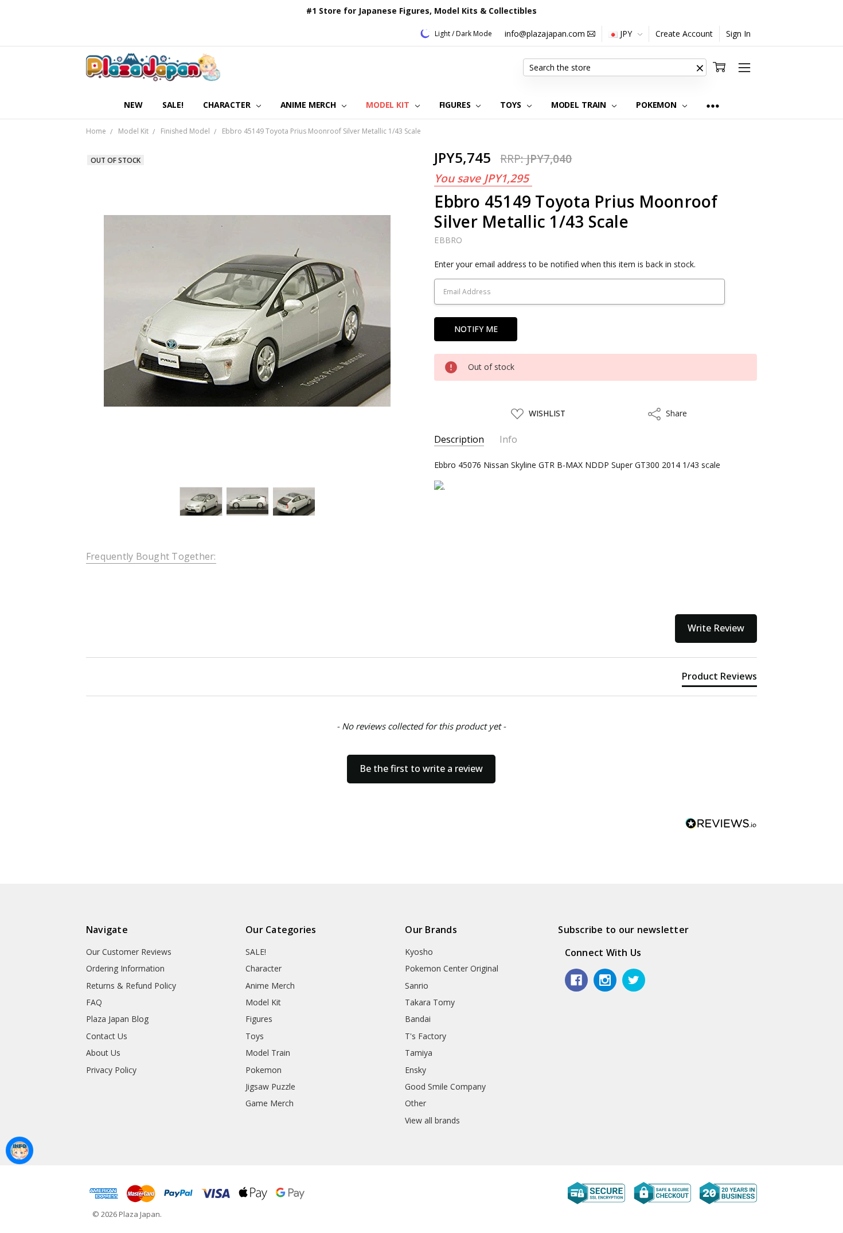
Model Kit (389, 104)
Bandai (418, 1018)
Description (459, 440)
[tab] (719, 678)
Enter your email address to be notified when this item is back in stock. (565, 264)
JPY (626, 33)
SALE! (173, 104)
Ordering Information (125, 968)
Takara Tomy (430, 1002)
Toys (511, 104)
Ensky (415, 1069)
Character (228, 104)
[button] (700, 67)
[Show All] (713, 105)
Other (415, 1103)
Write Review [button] (716, 628)
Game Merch (269, 1103)
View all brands (432, 1120)
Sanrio (416, 985)
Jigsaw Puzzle (270, 1086)
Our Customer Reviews (128, 951)
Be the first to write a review (421, 768)
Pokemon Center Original (451, 968)
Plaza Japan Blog (117, 1018)
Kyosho (419, 951)
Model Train (579, 104)
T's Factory (425, 1036)
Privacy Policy (111, 1069)
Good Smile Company (445, 1086)
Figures (456, 104)
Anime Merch (309, 104)
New (133, 104)
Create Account (684, 33)
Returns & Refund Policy (131, 985)
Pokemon (657, 104)
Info (508, 440)
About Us (103, 1052)
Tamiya (418, 1052)
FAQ (94, 1002)
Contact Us (106, 1036)
